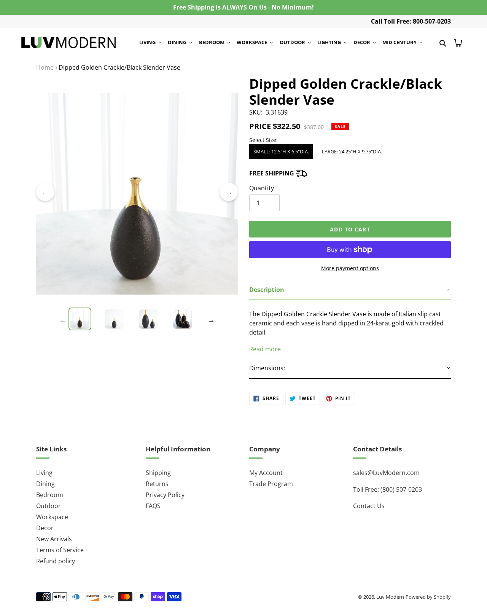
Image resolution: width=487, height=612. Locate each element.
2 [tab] (125, 304)
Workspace (52, 517)
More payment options (350, 268)
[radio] (281, 151)
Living (44, 473)
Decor (45, 528)
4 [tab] (148, 304)
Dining (45, 484)
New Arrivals (54, 539)
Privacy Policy (165, 495)
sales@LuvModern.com (386, 473)
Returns (157, 484)
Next (229, 192)
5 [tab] (160, 304)
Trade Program (271, 484)
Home (45, 67)
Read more (265, 349)
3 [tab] (137, 304)
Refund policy (55, 561)
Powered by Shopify (428, 596)
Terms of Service (60, 550)
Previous (45, 192)
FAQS (153, 506)
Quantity (261, 188)
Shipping (158, 473)
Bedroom (49, 495)
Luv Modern (390, 596)
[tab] (350, 290)
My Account (266, 473)
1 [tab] (114, 304)
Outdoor (48, 506)
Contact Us (369, 506)
